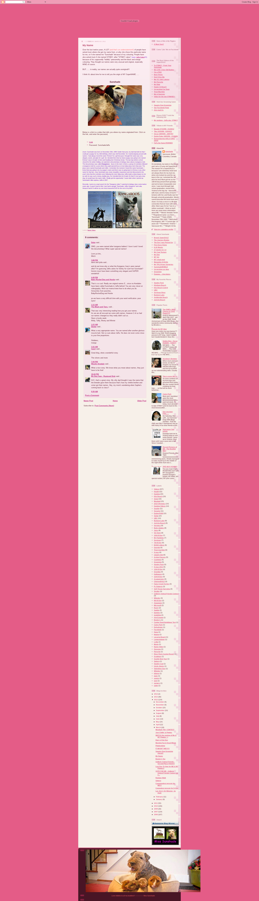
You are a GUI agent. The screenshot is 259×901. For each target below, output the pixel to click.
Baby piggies (159, 528)
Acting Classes (160, 557)
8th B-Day (158, 600)
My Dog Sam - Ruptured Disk (103, 376)
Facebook (157, 630)
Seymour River (160, 292)
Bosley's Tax (160, 759)
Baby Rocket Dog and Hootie (103, 280)
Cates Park (167, 394)
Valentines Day (159, 668)
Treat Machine (159, 92)
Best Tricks (158, 75)
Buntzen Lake (159, 295)
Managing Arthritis (161, 262)
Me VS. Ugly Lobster (161, 79)
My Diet (157, 255)
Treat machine (159, 550)
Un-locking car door (161, 269)
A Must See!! (159, 44)
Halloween (158, 574)
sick (155, 681)
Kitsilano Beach (160, 285)
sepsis (156, 678)
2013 (156, 697)
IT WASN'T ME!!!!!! (163, 748)
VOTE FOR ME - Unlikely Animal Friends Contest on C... (167, 773)
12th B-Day (158, 569)
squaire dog (158, 555)
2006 (156, 814)
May (158, 722)
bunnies (157, 613)
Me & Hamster (159, 94)
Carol (93, 349)
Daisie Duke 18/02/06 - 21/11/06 (166, 136)
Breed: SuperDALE (161, 238)
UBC (156, 290)
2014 (156, 694)
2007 (156, 812)
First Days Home (160, 245)
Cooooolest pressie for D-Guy (167, 788)
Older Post (141, 401)
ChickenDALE (159, 581)
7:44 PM (94, 362)
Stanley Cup (158, 664)
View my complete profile (163, 229)
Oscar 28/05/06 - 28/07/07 (163, 134)
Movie (156, 644)
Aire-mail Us (158, 110)
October (159, 707)
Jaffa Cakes (140, 57)
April (158, 724)
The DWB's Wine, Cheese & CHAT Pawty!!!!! (169, 311)
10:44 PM (95, 374)
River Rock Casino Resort (164, 654)
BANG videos (159, 545)
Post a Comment (92, 395)
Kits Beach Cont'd (161, 288)
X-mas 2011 (158, 567)
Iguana (156, 634)
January (159, 799)
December (160, 702)
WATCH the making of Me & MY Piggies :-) (166, 736)
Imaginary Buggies (170, 359)
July (158, 716)
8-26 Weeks (158, 247)
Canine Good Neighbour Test (165, 622)
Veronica (157, 525)
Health (156, 491)
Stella (156, 516)
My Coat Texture (160, 252)
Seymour (157, 540)
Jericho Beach (159, 300)
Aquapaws (158, 603)
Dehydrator (158, 627)
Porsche (157, 651)
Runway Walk (161, 778)
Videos (156, 489)
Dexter (93, 327)
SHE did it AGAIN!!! (170, 466)
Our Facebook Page (161, 108)
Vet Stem (157, 533)
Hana (156, 632)
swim (156, 685)
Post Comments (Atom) (104, 406)
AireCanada (158, 617)
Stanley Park (159, 283)
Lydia (156, 642)
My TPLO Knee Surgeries (163, 264)
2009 (156, 809)
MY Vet (156, 257)
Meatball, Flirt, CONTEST (165, 730)
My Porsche (158, 82)
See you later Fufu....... (168, 412)
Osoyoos (157, 649)
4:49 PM (94, 278)
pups (156, 676)
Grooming (157, 272)
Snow (156, 499)
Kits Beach (158, 496)
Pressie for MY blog (159, 329)
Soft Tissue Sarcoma (162, 589)
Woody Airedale (97, 364)
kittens (156, 673)
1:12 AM (94, 305)
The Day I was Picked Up (163, 242)
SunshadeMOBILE (161, 267)
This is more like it (170, 376)
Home (115, 401)
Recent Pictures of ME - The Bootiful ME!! (170, 449)
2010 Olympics (159, 504)
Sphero (156, 661)
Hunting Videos (160, 506)
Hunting (157, 494)
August (159, 713)
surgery (157, 683)
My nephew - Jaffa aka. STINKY (166, 120)
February (159, 797)
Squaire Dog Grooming (162, 105)
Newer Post (88, 401)
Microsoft (157, 605)
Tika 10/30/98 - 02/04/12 (163, 131)
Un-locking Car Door (162, 89)
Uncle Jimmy (159, 666)
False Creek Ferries (161, 584)
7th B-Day (158, 543)
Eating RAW (158, 513)
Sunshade (169, 151)
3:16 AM (94, 347)
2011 (156, 803)
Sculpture (157, 656)
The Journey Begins (161, 240)
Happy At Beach (160, 87)
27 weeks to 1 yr (160, 250)
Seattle (156, 508)
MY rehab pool (159, 260)
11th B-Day (158, 577)
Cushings (157, 560)
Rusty (156, 608)
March (158, 727)
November (160, 705)
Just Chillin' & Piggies (164, 732)
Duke (93, 242)
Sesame (157, 511)
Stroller (157, 591)
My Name (88, 45)
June (158, 719)
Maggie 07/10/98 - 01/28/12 (164, 129)
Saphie (156, 610)
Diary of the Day (162, 740)
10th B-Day (158, 535)
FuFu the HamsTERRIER (163, 143)
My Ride (157, 84)
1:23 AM (94, 325)
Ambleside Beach (161, 297)
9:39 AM (94, 392)
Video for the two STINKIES (164, 96)
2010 (156, 806)
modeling (157, 615)
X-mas (156, 552)
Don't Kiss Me (159, 77)
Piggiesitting (160, 746)
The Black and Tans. (99, 307)
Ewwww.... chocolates (162, 274)
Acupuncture (159, 579)
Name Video (92, 230)
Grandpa (157, 572)
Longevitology (159, 639)
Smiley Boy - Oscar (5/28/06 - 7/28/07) (170, 342)
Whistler (157, 598)
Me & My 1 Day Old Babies (164, 70)
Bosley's (157, 620)
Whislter (157, 671)
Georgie (157, 547)
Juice (156, 530)
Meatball (157, 501)
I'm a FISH (158, 72)
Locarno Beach (160, 637)
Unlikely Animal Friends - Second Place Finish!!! (165, 763)
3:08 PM (94, 260)
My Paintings (159, 538)
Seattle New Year (160, 659)
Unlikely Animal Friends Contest (166, 594)
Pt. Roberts (158, 586)
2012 (156, 699)
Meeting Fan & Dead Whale (166, 743)
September (160, 710)
